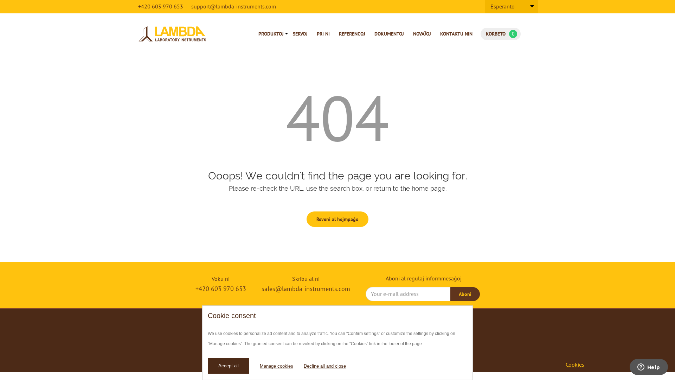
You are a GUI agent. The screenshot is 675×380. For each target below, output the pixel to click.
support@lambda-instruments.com (233, 6)
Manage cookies (276, 366)
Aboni (465, 294)
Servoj (300, 34)
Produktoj (271, 34)
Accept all (228, 365)
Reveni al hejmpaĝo (337, 219)
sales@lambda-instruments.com (306, 289)
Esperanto (502, 6)
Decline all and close (325, 366)
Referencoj (352, 34)
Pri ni (323, 34)
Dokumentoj (389, 34)
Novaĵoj (422, 34)
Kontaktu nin (456, 34)
